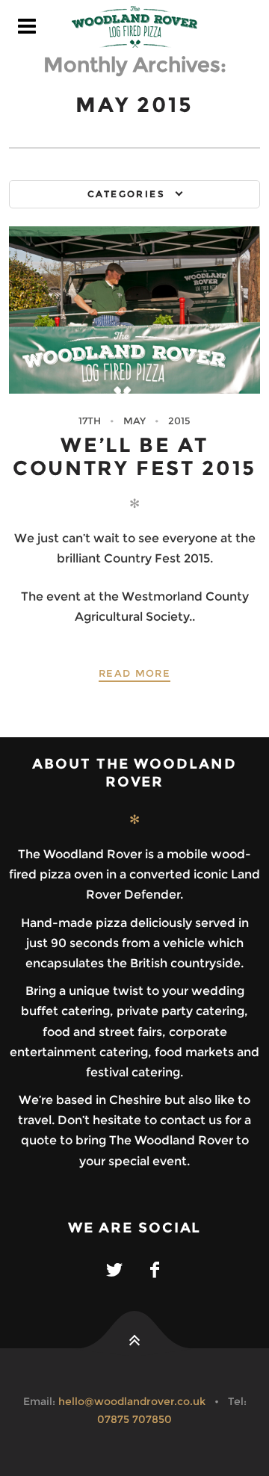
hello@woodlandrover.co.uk (131, 1401)
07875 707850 (134, 1419)
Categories (126, 193)
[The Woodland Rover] (134, 27)
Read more (134, 673)
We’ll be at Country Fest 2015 (134, 456)
